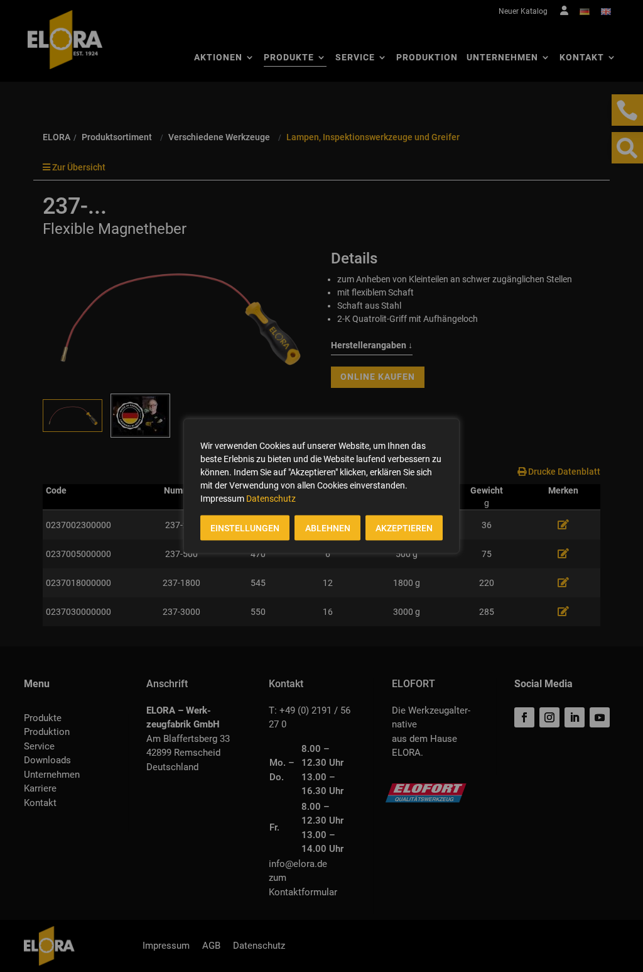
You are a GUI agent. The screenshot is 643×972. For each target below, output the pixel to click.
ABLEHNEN (327, 528)
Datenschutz (271, 499)
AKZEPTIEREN (404, 528)
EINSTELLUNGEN (244, 528)
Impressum (222, 499)
